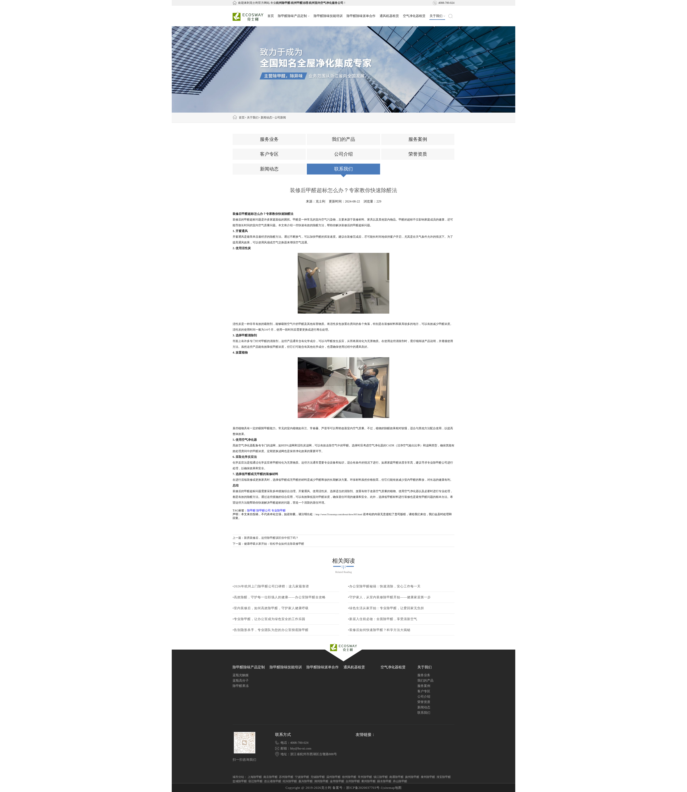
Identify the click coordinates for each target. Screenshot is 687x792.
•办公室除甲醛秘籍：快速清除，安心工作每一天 (384, 586)
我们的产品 (343, 139)
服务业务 (269, 139)
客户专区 (269, 154)
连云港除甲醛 (272, 781)
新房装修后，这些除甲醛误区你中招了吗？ (271, 537)
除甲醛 (251, 510)
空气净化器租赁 (414, 16)
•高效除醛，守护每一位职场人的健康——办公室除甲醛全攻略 (279, 597)
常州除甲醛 (365, 776)
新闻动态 (266, 117)
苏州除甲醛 (286, 776)
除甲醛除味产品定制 (292, 16)
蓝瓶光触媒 (241, 675)
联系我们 (343, 169)
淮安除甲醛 (444, 776)
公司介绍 (343, 154)
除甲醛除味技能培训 (328, 16)
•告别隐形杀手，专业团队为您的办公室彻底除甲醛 (271, 630)
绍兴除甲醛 (290, 781)
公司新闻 (280, 117)
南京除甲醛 (270, 776)
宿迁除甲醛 (255, 781)
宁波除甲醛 (302, 776)
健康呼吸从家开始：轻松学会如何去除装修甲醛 (274, 543)
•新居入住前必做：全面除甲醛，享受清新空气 (382, 619)
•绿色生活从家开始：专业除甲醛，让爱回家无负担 (386, 608)
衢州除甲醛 (368, 781)
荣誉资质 (417, 154)
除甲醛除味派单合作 (361, 16)
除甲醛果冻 (241, 686)
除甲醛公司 (263, 510)
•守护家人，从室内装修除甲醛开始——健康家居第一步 (389, 597)
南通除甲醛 (396, 776)
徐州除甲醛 (349, 776)
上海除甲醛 (255, 776)
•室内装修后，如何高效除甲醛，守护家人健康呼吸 (271, 608)
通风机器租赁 (389, 16)
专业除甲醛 (278, 510)
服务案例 (417, 139)
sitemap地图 (393, 787)
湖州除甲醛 (321, 781)
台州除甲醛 (353, 781)
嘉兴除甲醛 (305, 781)
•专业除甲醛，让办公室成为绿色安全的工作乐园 (269, 619)
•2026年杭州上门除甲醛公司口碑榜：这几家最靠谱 (271, 586)
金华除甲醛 (337, 781)
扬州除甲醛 (412, 776)
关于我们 (436, 16)
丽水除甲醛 (384, 781)
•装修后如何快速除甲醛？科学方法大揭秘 (379, 630)
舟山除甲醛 (400, 781)
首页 (270, 16)
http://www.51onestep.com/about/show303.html (339, 514)
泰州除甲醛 (428, 776)
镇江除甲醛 (381, 776)
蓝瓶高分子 (241, 680)
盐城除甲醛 (240, 781)
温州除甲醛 (333, 776)
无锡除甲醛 (318, 776)
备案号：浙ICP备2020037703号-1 (357, 787)
